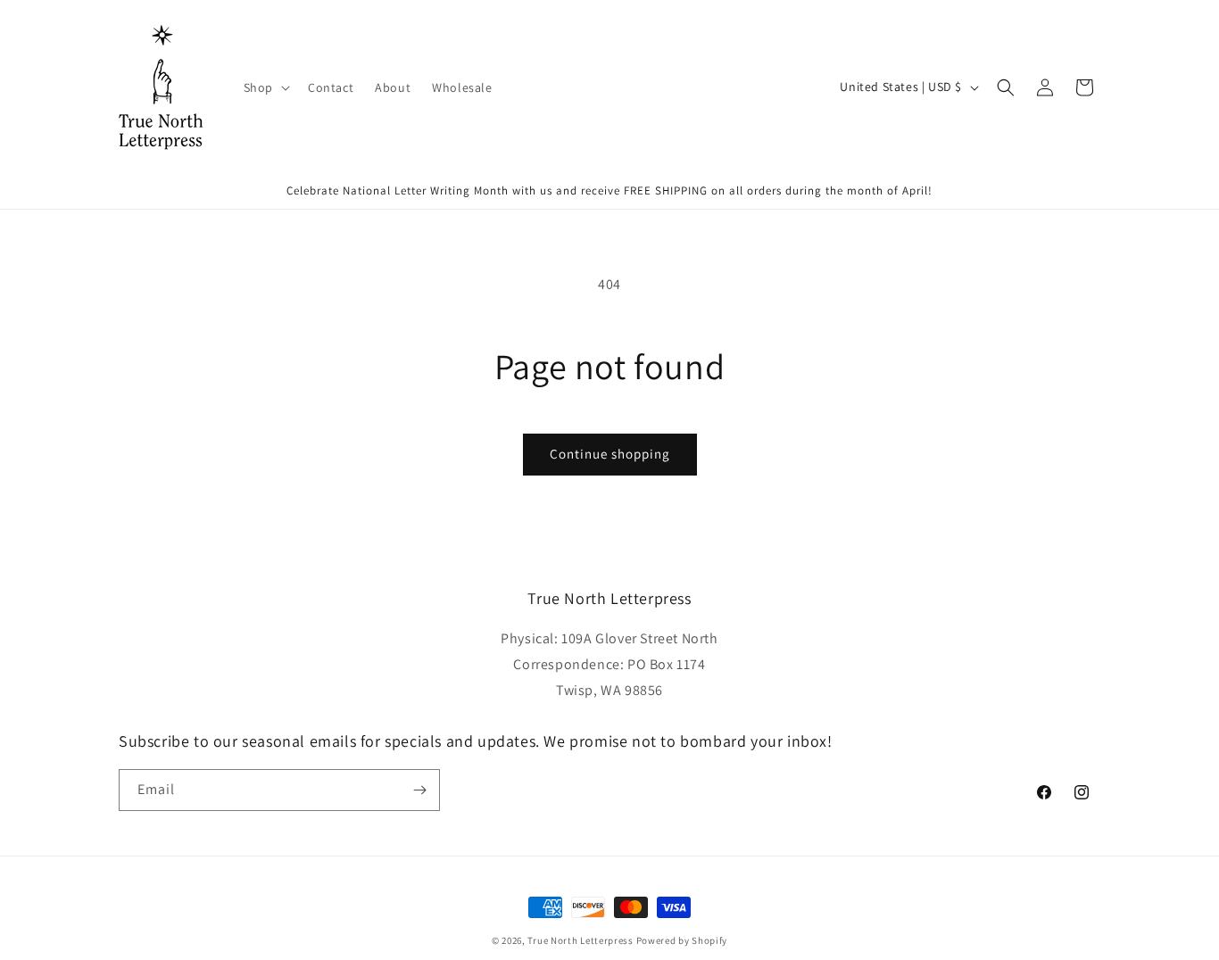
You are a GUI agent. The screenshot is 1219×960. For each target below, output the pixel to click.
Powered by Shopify (682, 940)
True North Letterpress (580, 940)
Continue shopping (610, 453)
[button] (265, 87)
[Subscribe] (419, 790)
